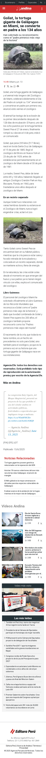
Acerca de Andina (24, 746)
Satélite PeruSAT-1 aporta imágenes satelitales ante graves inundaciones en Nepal (22, 648)
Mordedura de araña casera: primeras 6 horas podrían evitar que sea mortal (33, 551)
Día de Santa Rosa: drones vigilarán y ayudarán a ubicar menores (33, 516)
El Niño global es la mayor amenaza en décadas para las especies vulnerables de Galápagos (21, 483)
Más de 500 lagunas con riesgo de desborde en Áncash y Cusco (33, 534)
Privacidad (23, 748)
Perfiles (22, 3)
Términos (37, 746)
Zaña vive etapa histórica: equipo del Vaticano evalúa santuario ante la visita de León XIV (23, 687)
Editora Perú (11, 746)
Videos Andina (13, 506)
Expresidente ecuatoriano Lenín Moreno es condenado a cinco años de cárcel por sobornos (23, 669)
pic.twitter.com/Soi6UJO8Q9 (21, 421)
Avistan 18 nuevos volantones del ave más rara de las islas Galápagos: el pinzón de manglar (21, 473)
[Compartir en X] (41, 523)
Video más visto (23, 585)
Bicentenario (10, 3)
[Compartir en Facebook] (38, 523)
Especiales (32, 3)
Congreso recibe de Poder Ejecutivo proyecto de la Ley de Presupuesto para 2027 (22, 658)
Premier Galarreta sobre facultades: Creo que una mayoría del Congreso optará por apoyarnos (23, 697)
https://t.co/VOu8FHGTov (19, 417)
